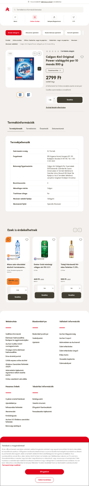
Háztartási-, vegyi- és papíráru (59, 40)
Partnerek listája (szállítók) (11, 465)
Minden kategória (13, 33)
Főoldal (8, 40)
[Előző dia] (75, 230)
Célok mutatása (44, 480)
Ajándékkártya (11, 403)
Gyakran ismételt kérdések (15, 399)
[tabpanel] (44, 173)
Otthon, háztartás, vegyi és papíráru (35, 40)
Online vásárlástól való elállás (16, 379)
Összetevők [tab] (44, 129)
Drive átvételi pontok (13, 356)
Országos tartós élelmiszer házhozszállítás (15, 351)
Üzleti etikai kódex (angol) (68, 351)
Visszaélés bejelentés (67, 359)
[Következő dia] (80, 230)
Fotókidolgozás (11, 416)
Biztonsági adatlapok (13, 426)
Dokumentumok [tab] (58, 129)
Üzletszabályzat (65, 363)
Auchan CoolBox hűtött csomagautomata (14, 345)
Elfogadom (44, 472)
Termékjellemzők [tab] (15, 129)
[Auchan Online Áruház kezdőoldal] (7, 9)
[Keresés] (15, 10)
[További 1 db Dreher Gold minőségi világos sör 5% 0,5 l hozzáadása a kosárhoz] (53, 288)
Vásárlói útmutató (38, 403)
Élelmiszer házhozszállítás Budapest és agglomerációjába (17, 339)
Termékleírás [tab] (31, 129)
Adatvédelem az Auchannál (69, 342)
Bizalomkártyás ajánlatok (53, 33)
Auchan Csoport (65, 338)
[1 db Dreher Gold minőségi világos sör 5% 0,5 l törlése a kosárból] (36, 288)
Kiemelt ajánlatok (72, 33)
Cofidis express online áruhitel (16, 361)
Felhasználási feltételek (14, 407)
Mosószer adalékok (12, 44)
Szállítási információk (13, 334)
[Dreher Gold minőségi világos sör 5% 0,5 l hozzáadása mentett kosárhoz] (53, 239)
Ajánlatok (35, 342)
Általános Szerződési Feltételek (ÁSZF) (17, 365)
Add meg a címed (46, 2)
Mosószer (74, 40)
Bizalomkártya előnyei (40, 334)
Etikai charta (63, 355)
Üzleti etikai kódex (65, 347)
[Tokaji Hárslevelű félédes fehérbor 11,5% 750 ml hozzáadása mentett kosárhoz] (80, 239)
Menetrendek (10, 412)
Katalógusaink (37, 399)
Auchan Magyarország (67, 334)
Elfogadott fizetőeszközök (41, 407)
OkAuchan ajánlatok (32, 33)
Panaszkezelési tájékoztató (42, 412)
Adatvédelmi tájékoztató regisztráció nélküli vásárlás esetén (15, 372)
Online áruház (17, 40)
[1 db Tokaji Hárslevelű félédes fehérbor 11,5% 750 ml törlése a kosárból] (63, 288)
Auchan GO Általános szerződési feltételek (17, 421)
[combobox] (47, 10)
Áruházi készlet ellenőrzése (56, 108)
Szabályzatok (37, 338)
